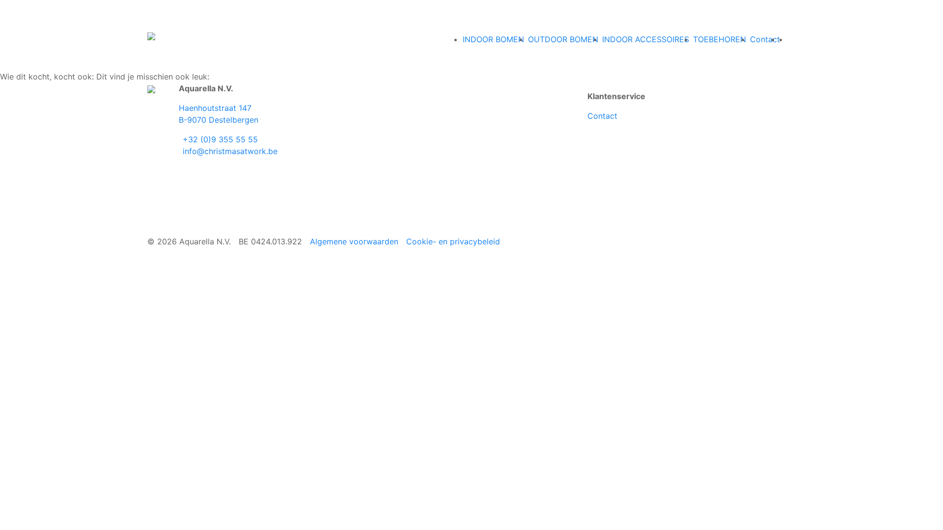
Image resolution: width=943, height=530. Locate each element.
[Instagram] (185, 169)
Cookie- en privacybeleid (453, 241)
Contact (602, 116)
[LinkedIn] (189, 169)
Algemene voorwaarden (354, 241)
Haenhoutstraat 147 (215, 108)
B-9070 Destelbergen (218, 120)
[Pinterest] (192, 169)
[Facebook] (181, 169)
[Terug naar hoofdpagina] (151, 35)
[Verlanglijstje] (793, 39)
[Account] (785, 39)
